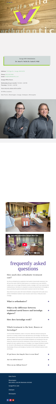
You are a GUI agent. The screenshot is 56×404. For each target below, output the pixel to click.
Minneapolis (12, 393)
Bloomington (12, 380)
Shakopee (11, 390)
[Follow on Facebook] (8, 400)
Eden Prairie (12, 376)
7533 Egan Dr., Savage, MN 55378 (15, 71)
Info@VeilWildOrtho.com (12, 76)
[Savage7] (28, 231)
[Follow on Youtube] (13, 400)
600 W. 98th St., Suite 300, (20, 382)
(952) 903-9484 (9, 74)
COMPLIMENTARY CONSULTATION (13, 13)
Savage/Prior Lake (14, 386)
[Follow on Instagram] (10, 400)
